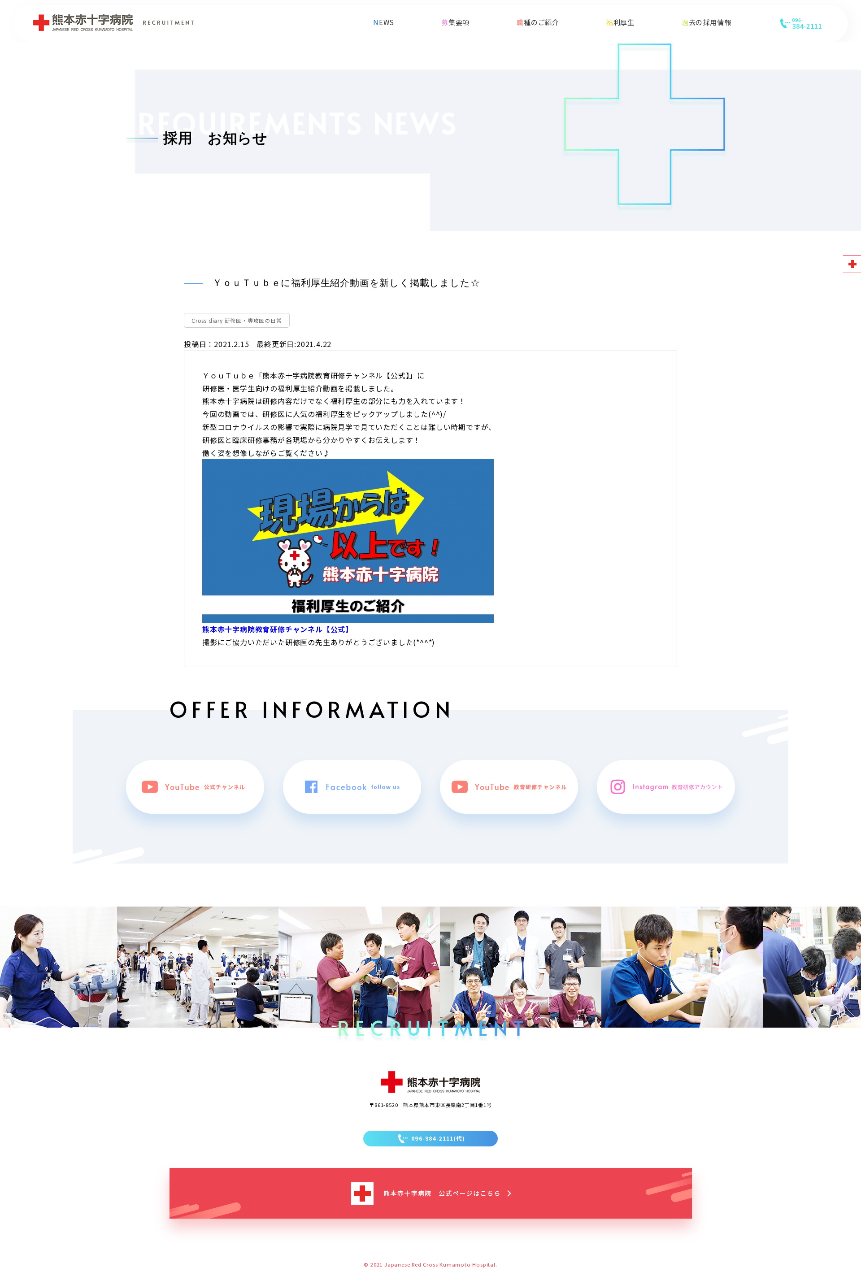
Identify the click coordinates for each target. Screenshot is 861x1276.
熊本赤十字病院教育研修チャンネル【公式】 (277, 629)
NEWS (383, 22)
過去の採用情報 (706, 22)
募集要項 (455, 22)
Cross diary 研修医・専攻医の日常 (236, 320)
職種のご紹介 (538, 22)
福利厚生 (620, 22)
